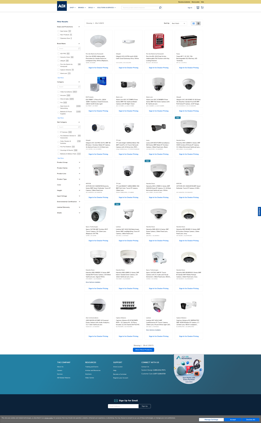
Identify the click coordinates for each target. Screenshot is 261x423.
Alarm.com (65, 73)
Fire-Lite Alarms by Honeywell (70, 65)
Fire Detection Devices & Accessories (70, 137)
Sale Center (65, 31)
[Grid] (193, 23)
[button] (259, 211)
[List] (198, 23)
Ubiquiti (64, 61)
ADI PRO (64, 54)
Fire (63, 103)
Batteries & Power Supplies (70, 113)
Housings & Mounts (68, 150)
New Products (66, 35)
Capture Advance (67, 70)
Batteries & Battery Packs (70, 154)
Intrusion (65, 95)
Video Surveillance (68, 92)
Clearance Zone (66, 38)
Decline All (250, 420)
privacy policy (48, 418)
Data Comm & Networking (70, 107)
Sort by (166, 23)
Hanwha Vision (66, 57)
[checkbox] (58, 31)
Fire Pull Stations (67, 147)
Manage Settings (211, 420)
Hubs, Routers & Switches (70, 142)
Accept (233, 420)
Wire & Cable (67, 99)
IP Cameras (66, 132)
